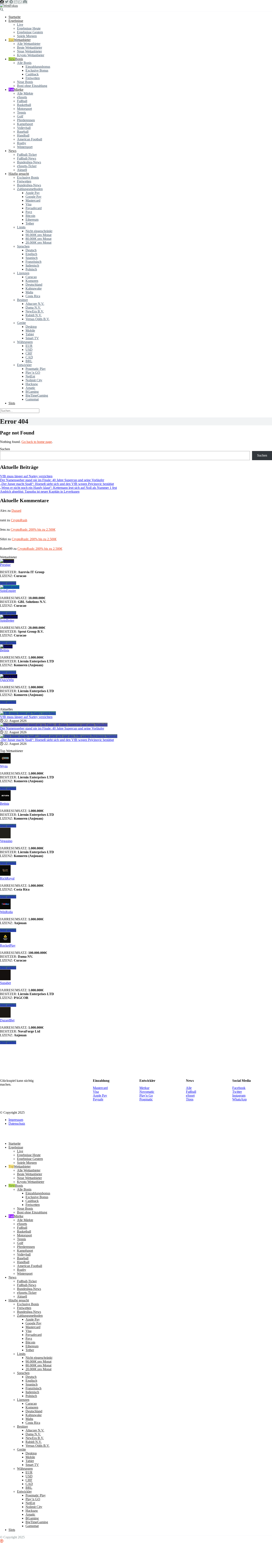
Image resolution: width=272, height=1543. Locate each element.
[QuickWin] (8, 676)
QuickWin (7, 680)
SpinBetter (7, 620)
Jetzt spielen (8, 583)
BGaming (32, 391)
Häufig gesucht (18, 173)
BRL (29, 361)
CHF (29, 353)
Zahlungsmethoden (30, 189)
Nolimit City (34, 380)
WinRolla (6, 912)
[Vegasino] (5, 837)
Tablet (30, 334)
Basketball (24, 105)
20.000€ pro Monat (38, 242)
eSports (22, 97)
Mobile (30, 330)
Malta (29, 292)
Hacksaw (32, 384)
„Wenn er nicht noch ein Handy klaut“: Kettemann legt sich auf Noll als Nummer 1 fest (58, 487)
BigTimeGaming (37, 395)
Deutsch (31, 250)
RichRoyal (7, 878)
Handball (23, 135)
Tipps (189, 1406)
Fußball (22, 101)
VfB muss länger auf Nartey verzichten (26, 476)
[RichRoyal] (5, 874)
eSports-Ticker (27, 166)
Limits (21, 227)
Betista (4, 650)
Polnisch (31, 269)
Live (20, 24)
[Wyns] (5, 762)
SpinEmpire (8, 591)
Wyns (4, 766)
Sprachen (23, 246)
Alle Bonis (24, 63)
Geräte (21, 323)
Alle (189, 1395)
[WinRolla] (5, 908)
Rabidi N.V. (34, 315)
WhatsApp (239, 1406)
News (12, 151)
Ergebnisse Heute (29, 28)
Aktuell (22, 170)
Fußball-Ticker (27, 154)
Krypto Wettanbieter (30, 55)
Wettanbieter (22, 40)
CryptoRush (19, 520)
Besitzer (22, 300)
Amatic (30, 388)
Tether (30, 223)
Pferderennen (26, 120)
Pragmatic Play (36, 369)
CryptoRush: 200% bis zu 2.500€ (33, 529)
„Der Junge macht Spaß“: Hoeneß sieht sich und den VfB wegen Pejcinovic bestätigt (57, 484)
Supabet (5, 1290)
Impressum (15, 1427)
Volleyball (24, 128)
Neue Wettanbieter (29, 51)
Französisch (33, 261)
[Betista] (6, 646)
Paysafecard (34, 208)
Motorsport (24, 108)
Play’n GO (33, 372)
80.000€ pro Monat (38, 238)
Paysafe (98, 1406)
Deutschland (34, 284)
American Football (29, 139)
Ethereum (32, 219)
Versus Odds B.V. (38, 319)
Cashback (32, 74)
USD (29, 349)
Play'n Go (146, 1402)
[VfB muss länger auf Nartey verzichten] (28, 713)
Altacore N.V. (35, 303)
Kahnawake (34, 288)
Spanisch (32, 258)
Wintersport (25, 147)
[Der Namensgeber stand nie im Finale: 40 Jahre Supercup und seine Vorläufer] (54, 724)
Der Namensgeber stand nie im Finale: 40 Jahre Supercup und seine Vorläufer (52, 480)
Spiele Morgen (27, 36)
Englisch (31, 254)
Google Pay (33, 196)
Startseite (14, 17)
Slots (11, 403)
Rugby (21, 143)
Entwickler (24, 365)
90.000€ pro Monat (38, 235)
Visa (28, 204)
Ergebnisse (15, 21)
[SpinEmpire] (9, 587)
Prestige (5, 565)
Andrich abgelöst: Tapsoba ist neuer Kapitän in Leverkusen (39, 491)
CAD (29, 357)
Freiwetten (33, 78)
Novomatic (146, 1399)
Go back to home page (36, 442)
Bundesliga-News (29, 162)
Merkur (144, 1395)
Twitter (237, 1399)
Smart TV (32, 338)
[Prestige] (7, 561)
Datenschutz (16, 1431)
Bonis (19, 59)
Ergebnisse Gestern (30, 32)
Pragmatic (146, 1406)
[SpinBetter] (9, 616)
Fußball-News (26, 158)
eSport (190, 1402)
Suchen (5, 449)
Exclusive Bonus (37, 70)
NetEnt (30, 376)
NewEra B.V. (35, 311)
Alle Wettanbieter (28, 43)
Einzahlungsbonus (38, 66)
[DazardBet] (5, 1323)
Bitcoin (30, 216)
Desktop (31, 326)
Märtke (18, 89)
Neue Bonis (25, 82)
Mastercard (33, 200)
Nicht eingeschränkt (39, 231)
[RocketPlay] (5, 941)
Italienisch (32, 265)
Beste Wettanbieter (29, 47)
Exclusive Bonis (28, 177)
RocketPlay (8, 945)
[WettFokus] (9, 5)
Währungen (25, 342)
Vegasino (6, 841)
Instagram (238, 1402)
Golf (20, 116)
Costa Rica (33, 296)
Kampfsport (25, 124)
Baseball (22, 131)
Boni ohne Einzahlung (32, 86)
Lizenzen (23, 273)
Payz (29, 212)
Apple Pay (33, 193)
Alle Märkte (25, 93)
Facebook (238, 1395)
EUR (29, 346)
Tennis (21, 112)
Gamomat (32, 399)
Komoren (32, 281)
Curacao (31, 277)
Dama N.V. (33, 307)
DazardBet (7, 1327)
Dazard (16, 510)
